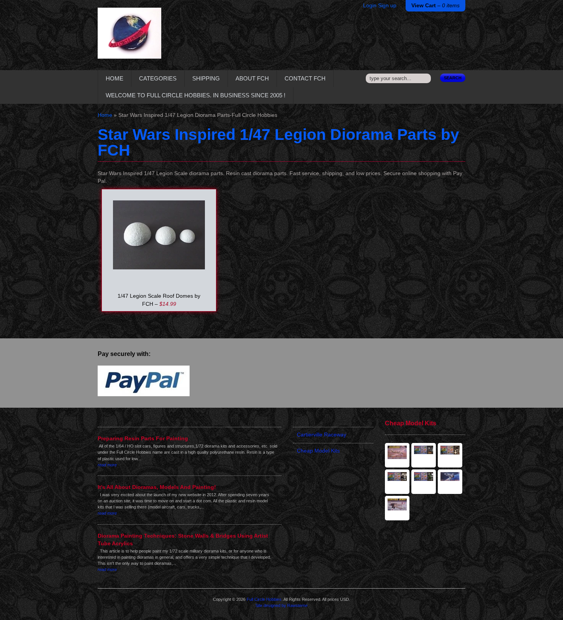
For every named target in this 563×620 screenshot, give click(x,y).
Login (369, 5)
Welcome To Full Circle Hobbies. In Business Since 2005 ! (195, 95)
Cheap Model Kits (318, 451)
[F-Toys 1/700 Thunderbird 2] (423, 481)
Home (114, 78)
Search (453, 77)
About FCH (252, 78)
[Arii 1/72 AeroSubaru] (397, 455)
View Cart (435, 5)
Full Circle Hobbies (264, 599)
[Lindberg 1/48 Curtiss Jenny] (397, 508)
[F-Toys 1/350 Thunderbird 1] (397, 481)
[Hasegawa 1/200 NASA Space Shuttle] (450, 481)
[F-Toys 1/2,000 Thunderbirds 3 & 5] (450, 455)
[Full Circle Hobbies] (129, 39)
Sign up (387, 5)
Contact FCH (305, 78)
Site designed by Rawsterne (281, 605)
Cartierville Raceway (321, 435)
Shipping (206, 78)
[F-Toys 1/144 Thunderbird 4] (423, 455)
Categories (158, 78)
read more (107, 465)
